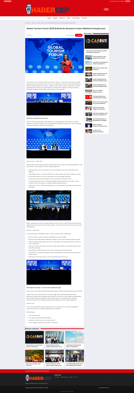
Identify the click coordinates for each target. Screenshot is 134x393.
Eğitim (68, 18)
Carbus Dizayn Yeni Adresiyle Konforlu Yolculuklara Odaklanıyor (116, 1)
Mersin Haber (63, 391)
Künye (75, 377)
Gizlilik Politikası (64, 377)
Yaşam (49, 18)
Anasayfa (56, 377)
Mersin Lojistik (70, 391)
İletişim (71, 377)
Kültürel (84, 18)
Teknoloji (62, 18)
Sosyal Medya (76, 18)
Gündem (55, 18)
